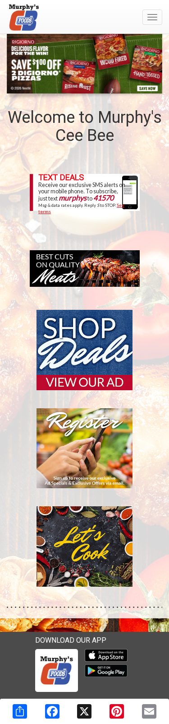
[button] (74, 85)
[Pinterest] (117, 711)
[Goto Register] (85, 447)
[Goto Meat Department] (85, 268)
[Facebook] (52, 711)
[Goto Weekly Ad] (85, 349)
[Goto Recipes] (85, 546)
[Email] (149, 711)
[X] (84, 711)
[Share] (20, 711)
